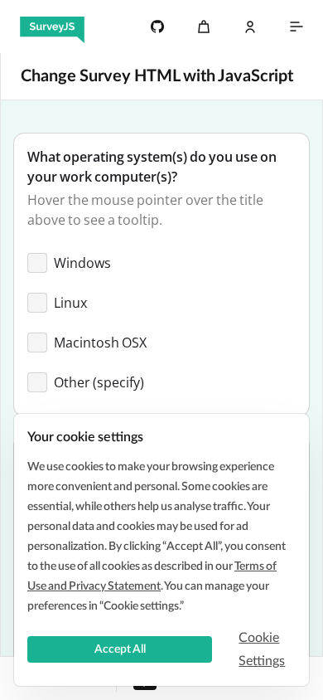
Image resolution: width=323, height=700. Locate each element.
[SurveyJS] (52, 26)
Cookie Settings (262, 649)
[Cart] (203, 26)
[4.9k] (157, 26)
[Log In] (250, 26)
